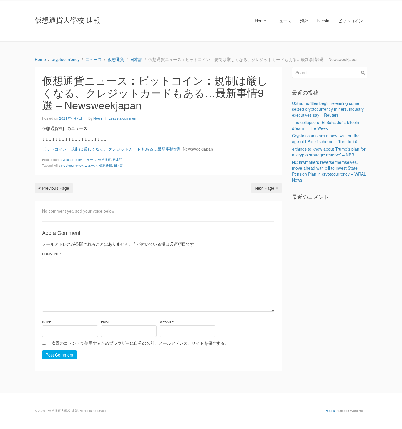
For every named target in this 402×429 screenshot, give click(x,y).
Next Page (264, 188)
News (97, 118)
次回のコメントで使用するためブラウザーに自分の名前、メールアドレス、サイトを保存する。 (140, 343)
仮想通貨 (104, 159)
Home (260, 21)
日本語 (117, 159)
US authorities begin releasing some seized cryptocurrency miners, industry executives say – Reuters (328, 109)
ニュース (283, 21)
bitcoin (323, 21)
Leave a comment (123, 118)
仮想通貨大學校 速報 (67, 19)
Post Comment (59, 355)
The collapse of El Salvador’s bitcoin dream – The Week (325, 125)
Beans (330, 410)
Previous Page (55, 188)
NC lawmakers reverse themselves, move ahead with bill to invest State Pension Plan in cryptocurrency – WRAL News (329, 171)
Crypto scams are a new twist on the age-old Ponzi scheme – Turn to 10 (326, 138)
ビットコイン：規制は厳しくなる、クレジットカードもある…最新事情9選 (111, 149)
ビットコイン (350, 21)
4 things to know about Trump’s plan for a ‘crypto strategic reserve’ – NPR (329, 152)
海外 (304, 21)
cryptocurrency (71, 159)
